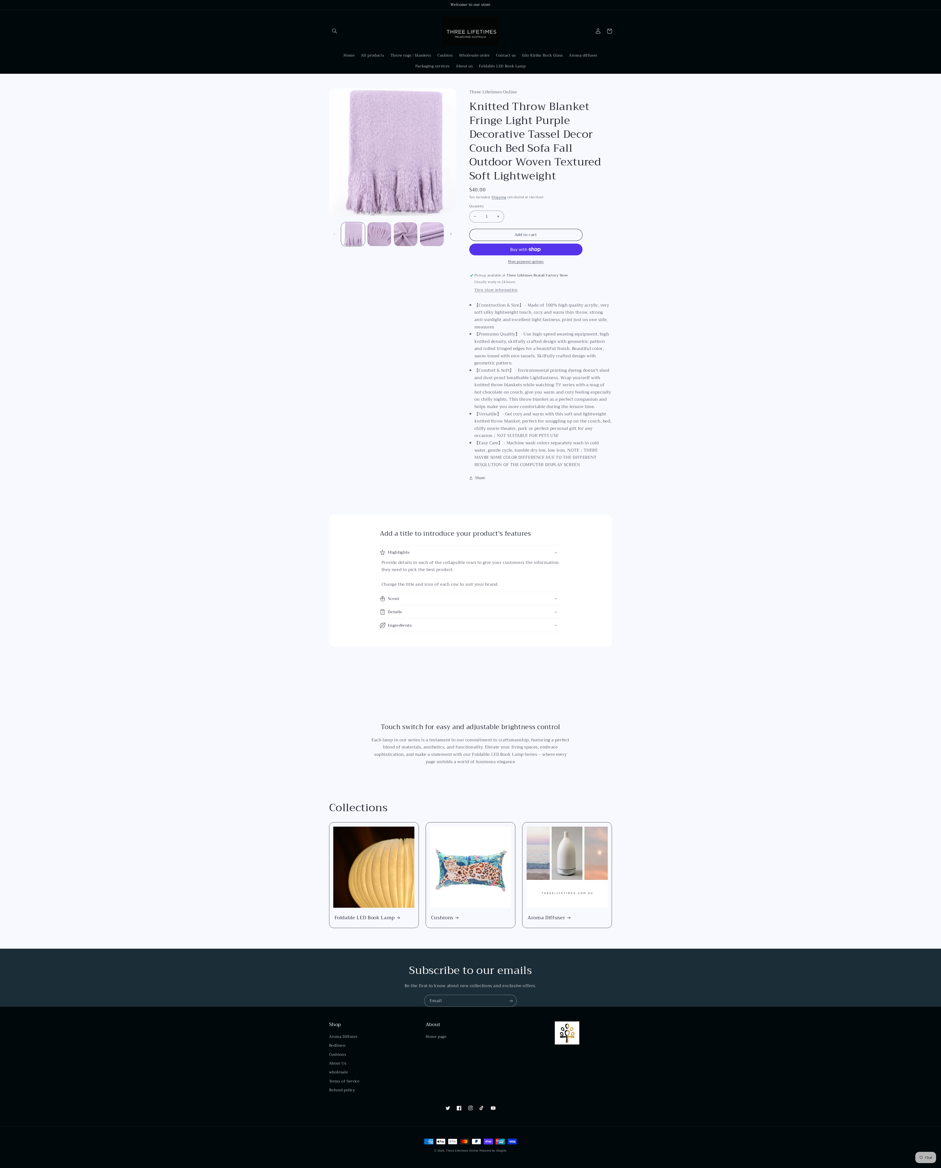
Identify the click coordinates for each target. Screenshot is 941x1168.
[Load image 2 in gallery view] (379, 234)
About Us (338, 1063)
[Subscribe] (511, 1001)
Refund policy (342, 1090)
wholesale (338, 1072)
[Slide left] (334, 234)
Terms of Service (344, 1081)
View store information (496, 290)
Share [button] (480, 478)
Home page (436, 1037)
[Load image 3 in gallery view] (406, 234)
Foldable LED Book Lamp (364, 918)
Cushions (442, 918)
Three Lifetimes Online (462, 1150)
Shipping (499, 197)
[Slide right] (451, 234)
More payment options (526, 262)
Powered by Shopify (493, 1150)
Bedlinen (337, 1045)
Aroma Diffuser (546, 918)
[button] (334, 31)
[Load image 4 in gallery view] (432, 234)
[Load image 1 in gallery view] (353, 234)
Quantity (476, 206)
